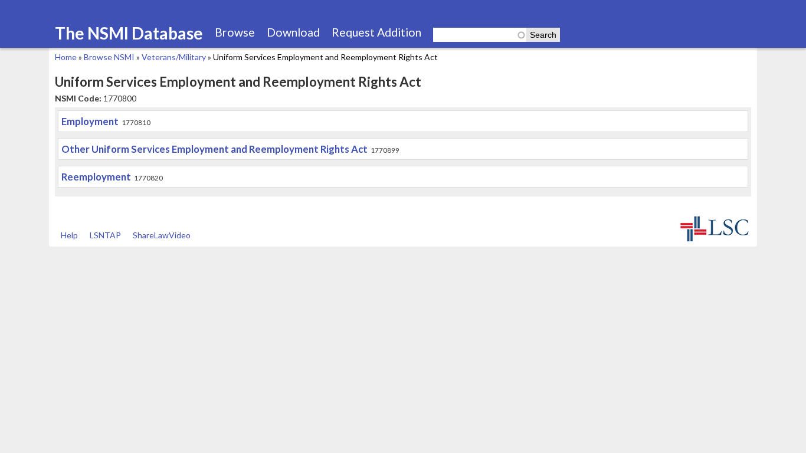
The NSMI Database (129, 33)
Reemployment (96, 176)
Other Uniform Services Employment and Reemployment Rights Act (214, 149)
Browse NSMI (109, 57)
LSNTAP (105, 235)
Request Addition (376, 32)
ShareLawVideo (162, 235)
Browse (235, 32)
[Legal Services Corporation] (714, 240)
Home (66, 57)
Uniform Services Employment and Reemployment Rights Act (325, 57)
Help (69, 235)
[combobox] (479, 35)
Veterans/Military (174, 57)
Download (293, 32)
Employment (90, 121)
